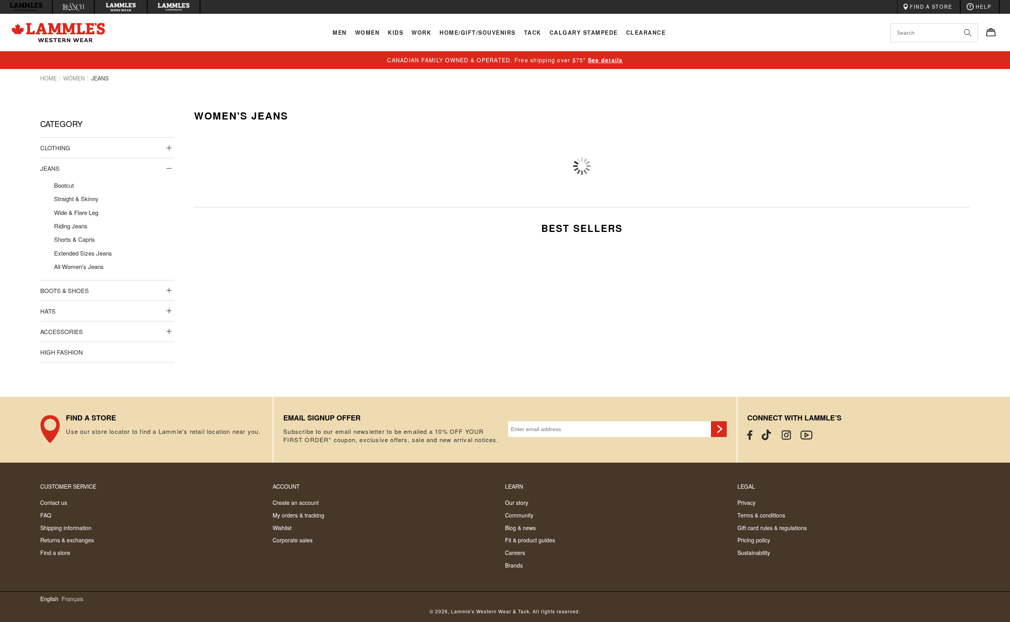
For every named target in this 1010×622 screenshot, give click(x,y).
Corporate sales (292, 540)
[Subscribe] (719, 429)
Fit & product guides (530, 540)
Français (72, 599)
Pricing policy (753, 540)
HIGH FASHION (61, 352)
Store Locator (156, 430)
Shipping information (66, 528)
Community (519, 515)
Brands (514, 565)
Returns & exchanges (67, 540)
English (49, 599)
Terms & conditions (761, 515)
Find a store (55, 553)
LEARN (514, 486)
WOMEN (74, 78)
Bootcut (64, 185)
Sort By (878, 154)
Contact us (53, 502)
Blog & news (520, 528)
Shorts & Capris (74, 239)
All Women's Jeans (79, 266)
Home (48, 78)
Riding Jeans (71, 226)
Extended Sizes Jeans (83, 253)
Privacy (746, 502)
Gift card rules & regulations (772, 528)
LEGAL (746, 486)
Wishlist (282, 528)
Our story (516, 502)
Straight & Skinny (76, 198)
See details (605, 60)
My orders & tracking (298, 515)
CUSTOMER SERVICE (68, 486)
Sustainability (753, 553)
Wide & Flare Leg (76, 212)
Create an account (296, 502)
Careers (515, 553)
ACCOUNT (286, 486)
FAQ (45, 515)
